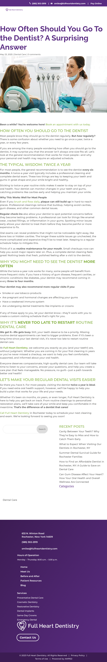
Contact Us (28, 637)
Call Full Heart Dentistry (14, 413)
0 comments (34, 54)
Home (23, 567)
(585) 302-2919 (39, 3)
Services (22, 593)
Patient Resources (31, 580)
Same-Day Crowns (27, 615)
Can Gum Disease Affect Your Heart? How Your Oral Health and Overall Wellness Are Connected (81, 478)
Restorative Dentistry (28, 606)
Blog (23, 585)
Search (42, 429)
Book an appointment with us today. (68, 124)
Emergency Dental (27, 619)
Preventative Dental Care (30, 597)
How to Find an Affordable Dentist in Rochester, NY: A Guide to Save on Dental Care (81, 465)
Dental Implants (25, 611)
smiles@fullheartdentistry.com (70, 3)
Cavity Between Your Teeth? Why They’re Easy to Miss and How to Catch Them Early (79, 435)
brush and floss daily (27, 201)
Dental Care (20, 54)
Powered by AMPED (62, 659)
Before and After (30, 576)
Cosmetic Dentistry (27, 602)
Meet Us (25, 571)
